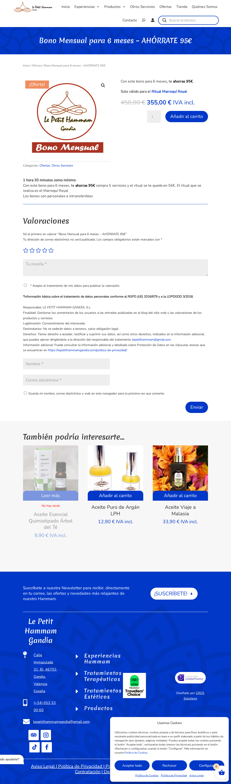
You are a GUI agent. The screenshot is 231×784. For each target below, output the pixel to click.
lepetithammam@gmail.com (151, 339)
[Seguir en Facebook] (47, 747)
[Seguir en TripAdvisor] (33, 735)
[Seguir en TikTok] (34, 747)
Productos (112, 6)
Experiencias (84, 6)
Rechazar (169, 765)
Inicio (66, 6)
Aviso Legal (196, 775)
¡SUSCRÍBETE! (170, 593)
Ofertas (165, 6)
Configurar (207, 765)
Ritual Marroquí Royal (169, 91)
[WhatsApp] (143, 20)
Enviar (196, 407)
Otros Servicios (142, 6)
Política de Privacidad (174, 775)
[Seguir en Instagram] (46, 735)
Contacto (129, 20)
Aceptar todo (132, 765)
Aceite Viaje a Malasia (180, 510)
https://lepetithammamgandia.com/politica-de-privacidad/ (87, 350)
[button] (103, 85)
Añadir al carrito (186, 116)
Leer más (50, 496)
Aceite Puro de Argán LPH (115, 510)
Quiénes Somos (204, 6)
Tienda (181, 6)
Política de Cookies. (136, 752)
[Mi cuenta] (152, 20)
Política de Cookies (147, 775)
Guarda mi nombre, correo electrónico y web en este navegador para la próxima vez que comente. (96, 393)
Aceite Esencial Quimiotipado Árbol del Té (51, 521)
